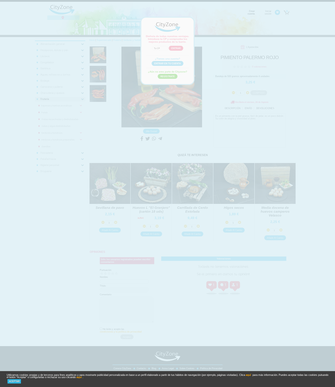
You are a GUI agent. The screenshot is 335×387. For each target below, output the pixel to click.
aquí (248, 374)
